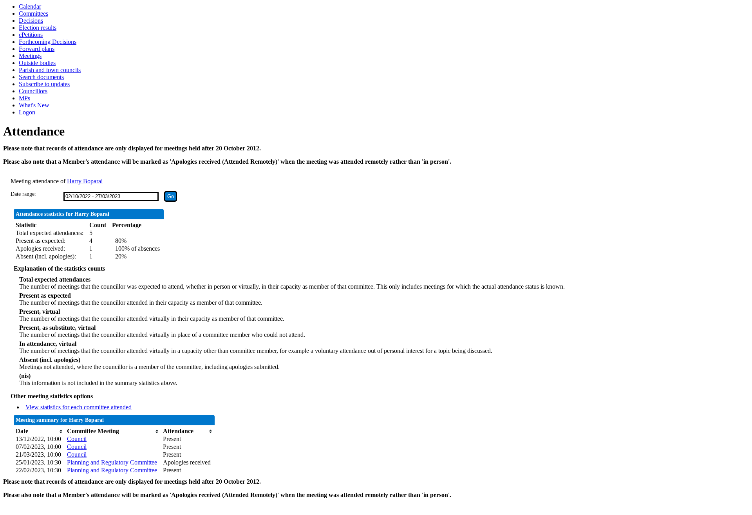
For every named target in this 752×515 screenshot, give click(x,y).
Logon (27, 112)
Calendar (30, 6)
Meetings (30, 55)
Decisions (31, 20)
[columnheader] (39, 431)
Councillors (33, 91)
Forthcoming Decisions (47, 41)
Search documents (41, 77)
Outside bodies (37, 63)
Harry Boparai (85, 181)
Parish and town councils (50, 70)
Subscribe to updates (44, 84)
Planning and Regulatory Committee (112, 462)
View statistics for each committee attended (78, 407)
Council (77, 438)
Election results (37, 27)
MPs (24, 98)
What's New (34, 105)
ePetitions (31, 34)
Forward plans (36, 48)
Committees (33, 13)
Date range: (23, 194)
